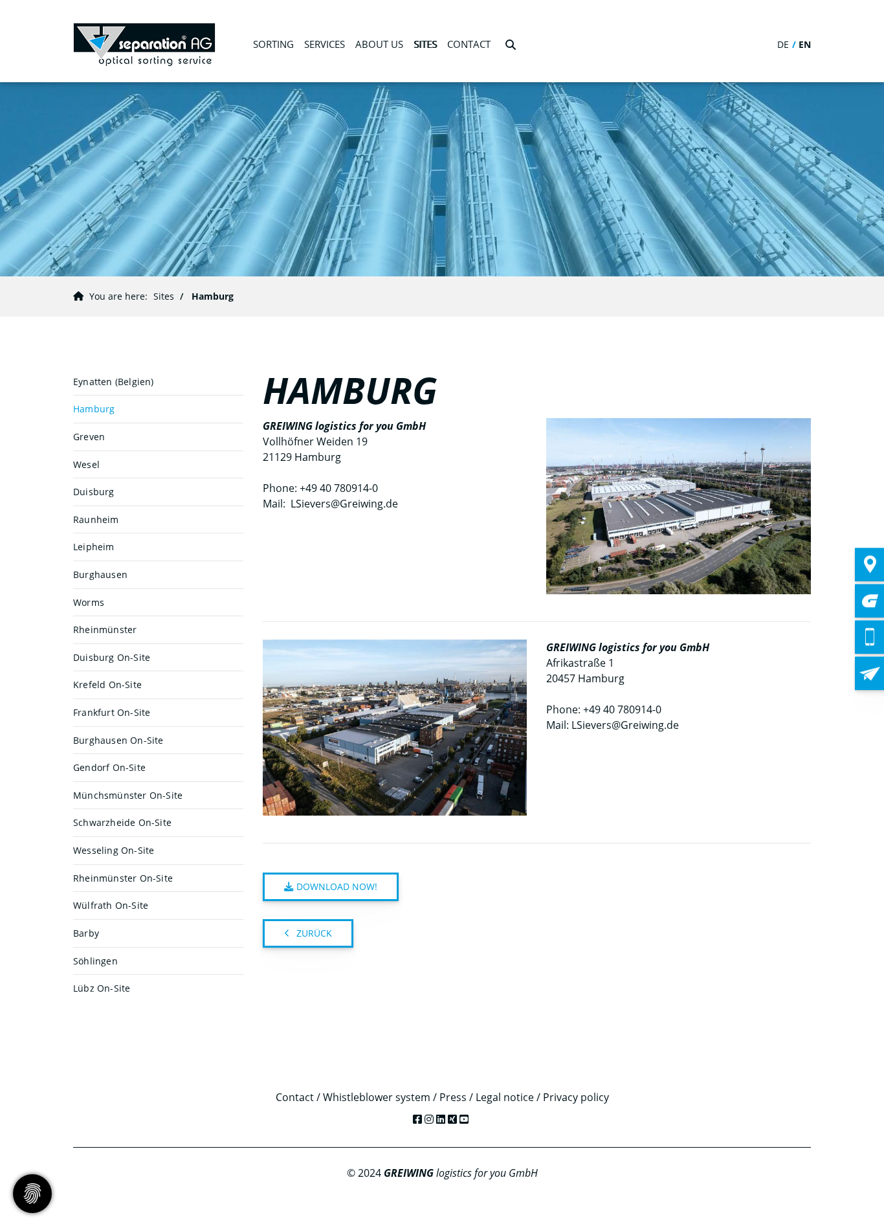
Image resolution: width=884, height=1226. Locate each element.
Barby (86, 933)
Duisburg (94, 491)
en (805, 44)
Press (453, 1097)
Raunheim (96, 519)
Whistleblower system (376, 1097)
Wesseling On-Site (113, 850)
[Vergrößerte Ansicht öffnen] (678, 506)
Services (324, 44)
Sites (425, 44)
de (783, 44)
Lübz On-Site (101, 988)
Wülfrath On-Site (110, 905)
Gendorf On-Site (109, 767)
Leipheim (94, 547)
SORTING (273, 44)
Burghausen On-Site (118, 740)
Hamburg (213, 296)
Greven (89, 436)
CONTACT (469, 44)
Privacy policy (576, 1097)
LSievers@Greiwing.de (344, 503)
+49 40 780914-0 (339, 488)
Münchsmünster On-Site (127, 795)
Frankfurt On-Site (111, 712)
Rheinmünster (105, 629)
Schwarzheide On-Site (122, 822)
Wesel (86, 464)
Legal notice (505, 1097)
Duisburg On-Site (111, 657)
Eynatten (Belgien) (113, 381)
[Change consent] (32, 1193)
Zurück (314, 933)
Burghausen (100, 574)
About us (379, 44)
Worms (88, 602)
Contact (295, 1097)
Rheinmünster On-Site (123, 878)
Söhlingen (95, 961)
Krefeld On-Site (107, 684)
